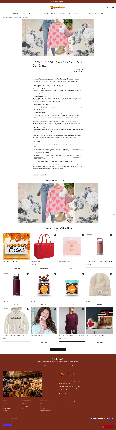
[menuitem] (16, 13)
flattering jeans (45, 152)
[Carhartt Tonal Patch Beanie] (99, 285)
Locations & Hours (6, 408)
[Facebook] (74, 71)
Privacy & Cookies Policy (45, 404)
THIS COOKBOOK (49, 117)
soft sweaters (37, 152)
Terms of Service (43, 406)
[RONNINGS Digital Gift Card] (16, 246)
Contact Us (5, 404)
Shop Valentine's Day (58, 230)
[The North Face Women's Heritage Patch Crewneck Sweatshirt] (72, 320)
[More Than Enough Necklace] (72, 246)
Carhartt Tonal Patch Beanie (93, 300)
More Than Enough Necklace (66, 261)
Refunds (23, 408)
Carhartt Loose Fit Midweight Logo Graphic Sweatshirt (14, 336)
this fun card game (41, 135)
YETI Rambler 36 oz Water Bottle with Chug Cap (15, 300)
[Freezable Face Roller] (44, 320)
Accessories (45, 13)
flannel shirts (76, 157)
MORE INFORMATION (45, 400)
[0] (112, 7)
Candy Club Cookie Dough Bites (66, 300)
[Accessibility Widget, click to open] (114, 215)
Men (23, 13)
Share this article (78, 69)
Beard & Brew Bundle (38, 157)
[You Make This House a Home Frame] (99, 320)
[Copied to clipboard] (82, 71)
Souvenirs (62, 13)
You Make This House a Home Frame (95, 335)
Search (41, 403)
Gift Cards (100, 13)
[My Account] (108, 7)
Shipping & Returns (25, 406)
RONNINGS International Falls (75, 13)
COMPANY (5, 400)
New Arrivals (16, 13)
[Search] (110, 7)
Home (4, 17)
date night (36, 174)
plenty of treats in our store (57, 131)
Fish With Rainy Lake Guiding (46, 410)
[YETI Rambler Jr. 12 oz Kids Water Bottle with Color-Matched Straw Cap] (99, 246)
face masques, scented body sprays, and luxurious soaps (64, 121)
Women (29, 13)
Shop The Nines (6, 410)
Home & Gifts (54, 13)
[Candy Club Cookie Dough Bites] (72, 285)
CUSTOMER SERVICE (26, 400)
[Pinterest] (79, 71)
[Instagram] (63, 393)
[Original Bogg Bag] (44, 246)
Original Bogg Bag (35, 261)
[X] (77, 71)
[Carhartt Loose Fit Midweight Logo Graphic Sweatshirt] (16, 320)
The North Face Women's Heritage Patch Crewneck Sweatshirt (71, 336)
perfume (66, 149)
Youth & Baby (36, 13)
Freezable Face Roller (36, 335)
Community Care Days (90, 13)
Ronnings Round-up (9, 17)
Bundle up (35, 90)
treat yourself (68, 144)
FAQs (23, 404)
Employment (5, 406)
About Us (5, 403)
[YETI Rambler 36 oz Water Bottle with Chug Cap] (16, 285)
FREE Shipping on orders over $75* (59, 1)
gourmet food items (72, 115)
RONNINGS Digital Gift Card (10, 261)
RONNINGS (56, 164)
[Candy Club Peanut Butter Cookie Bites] (44, 285)
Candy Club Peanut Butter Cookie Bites (40, 300)
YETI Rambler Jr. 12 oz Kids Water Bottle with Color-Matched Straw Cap (99, 262)
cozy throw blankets (51, 107)
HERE (37, 101)
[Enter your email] (72, 365)
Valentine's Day (43, 174)
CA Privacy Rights (43, 408)
